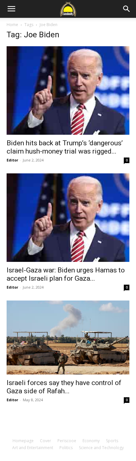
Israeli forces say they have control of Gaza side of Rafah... (64, 387)
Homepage (23, 440)
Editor (12, 160)
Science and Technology (101, 447)
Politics (66, 447)
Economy (91, 440)
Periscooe (66, 440)
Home (12, 24)
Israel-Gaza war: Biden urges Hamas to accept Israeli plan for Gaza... (66, 274)
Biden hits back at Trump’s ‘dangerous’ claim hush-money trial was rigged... (65, 147)
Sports (112, 440)
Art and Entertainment (32, 447)
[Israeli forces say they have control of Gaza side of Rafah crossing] (68, 337)
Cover (45, 440)
